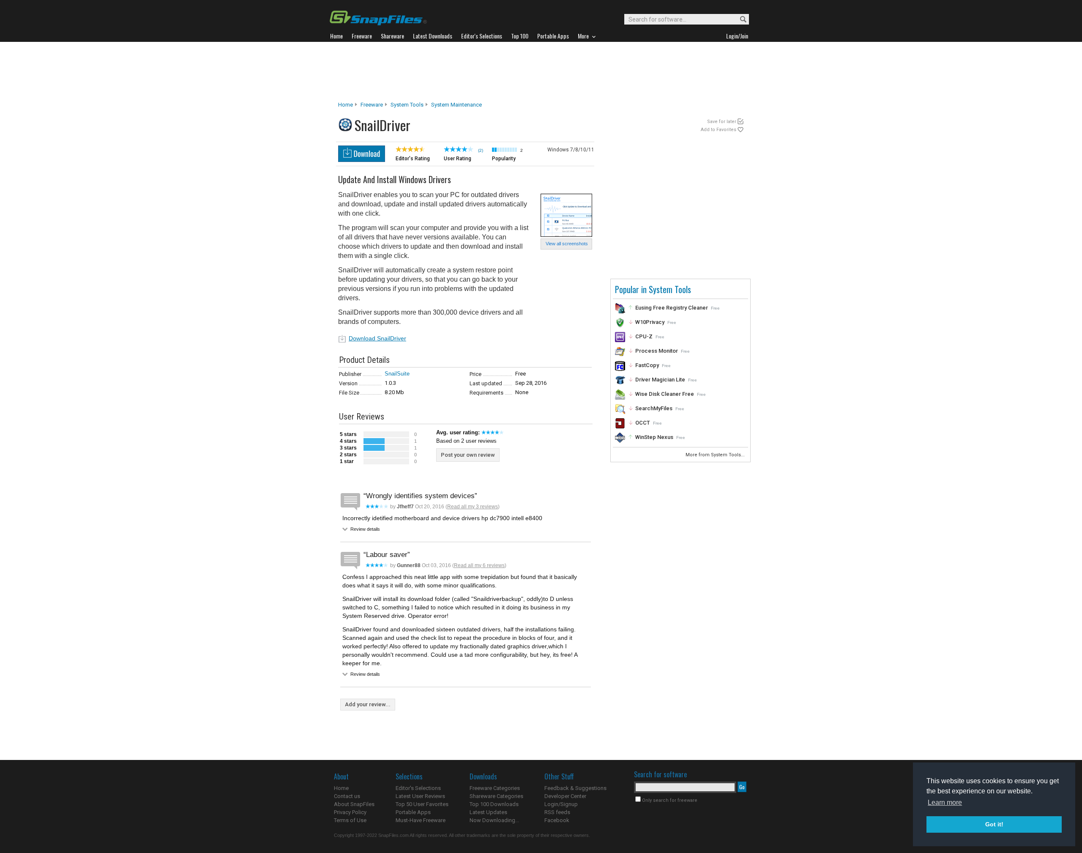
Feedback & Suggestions (575, 788)
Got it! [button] (994, 824)
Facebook (556, 820)
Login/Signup (561, 804)
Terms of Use (350, 820)
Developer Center (565, 796)
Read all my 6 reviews (479, 565)
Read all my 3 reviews (472, 507)
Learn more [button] (945, 802)
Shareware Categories (496, 796)
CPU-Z (644, 336)
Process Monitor (656, 351)
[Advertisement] (541, 71)
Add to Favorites (718, 129)
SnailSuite (397, 373)
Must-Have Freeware (420, 820)
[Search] (739, 19)
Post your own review (468, 455)
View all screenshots (567, 243)
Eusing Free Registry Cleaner (671, 307)
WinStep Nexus (654, 437)
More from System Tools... (716, 455)
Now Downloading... (494, 820)
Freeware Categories (495, 788)
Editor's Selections (418, 788)
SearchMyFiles (653, 408)
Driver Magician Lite (660, 379)
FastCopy (647, 365)
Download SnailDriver (377, 338)
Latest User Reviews (420, 796)
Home (345, 104)
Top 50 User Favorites (422, 804)
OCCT (642, 423)
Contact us (347, 796)
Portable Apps (413, 812)
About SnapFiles (354, 804)
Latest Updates (488, 812)
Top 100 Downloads (494, 804)
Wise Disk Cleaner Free (664, 394)
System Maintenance (456, 104)
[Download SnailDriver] (361, 159)
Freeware (372, 104)
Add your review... (368, 704)
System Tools (407, 104)
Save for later (721, 121)
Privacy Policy (350, 812)
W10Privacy (649, 322)
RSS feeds (557, 812)
